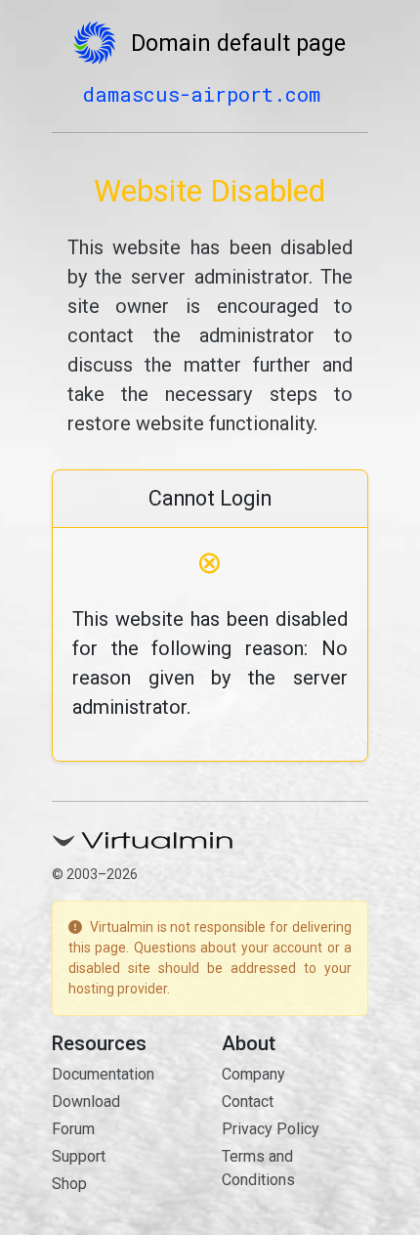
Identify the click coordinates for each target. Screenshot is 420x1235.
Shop (69, 1183)
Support (78, 1156)
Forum (73, 1129)
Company (253, 1074)
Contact (247, 1101)
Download (86, 1101)
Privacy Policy (270, 1129)
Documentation (103, 1074)
